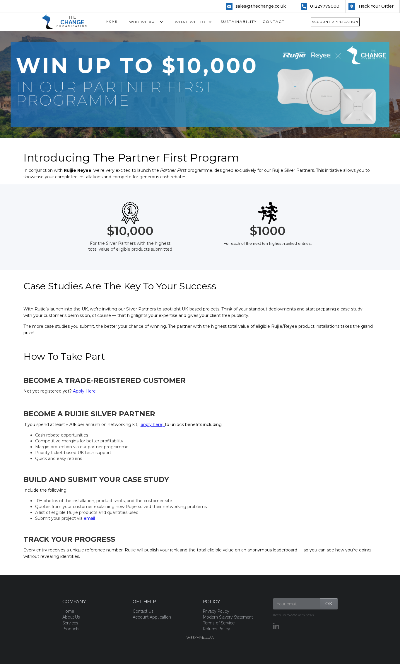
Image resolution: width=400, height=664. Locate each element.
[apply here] (152, 424)
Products (70, 628)
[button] (146, 22)
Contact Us (143, 611)
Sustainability (238, 21)
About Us (71, 617)
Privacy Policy (216, 611)
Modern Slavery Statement (228, 617)
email (89, 518)
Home (111, 21)
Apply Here (84, 391)
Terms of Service (219, 623)
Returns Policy (216, 628)
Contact (274, 21)
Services (70, 623)
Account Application (335, 22)
